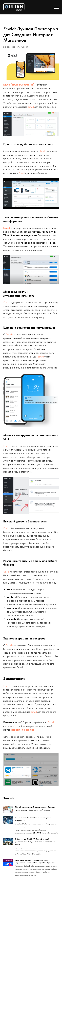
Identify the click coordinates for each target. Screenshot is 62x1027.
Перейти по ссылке (22, 729)
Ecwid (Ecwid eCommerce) (18, 84)
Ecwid (31, 106)
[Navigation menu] (56, 7)
